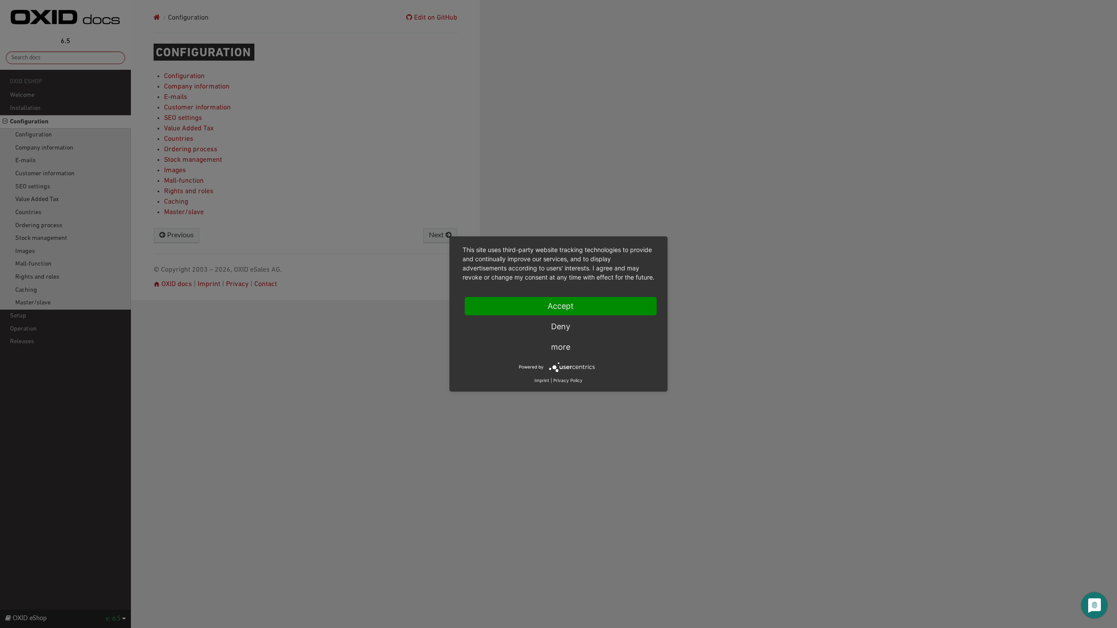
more (560, 347)
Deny (560, 326)
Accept (561, 306)
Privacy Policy (567, 380)
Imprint (542, 380)
